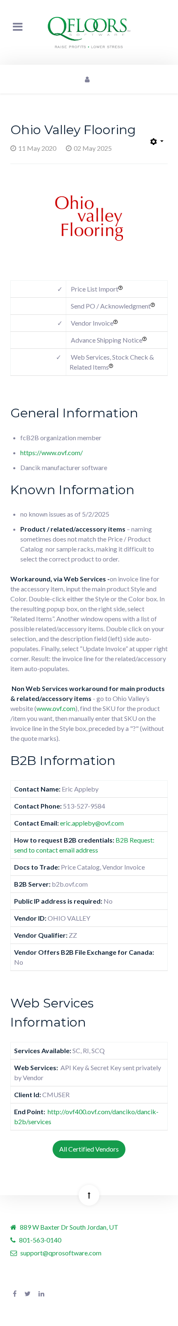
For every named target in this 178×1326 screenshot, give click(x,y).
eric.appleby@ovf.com (92, 823)
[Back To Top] (89, 1195)
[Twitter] (27, 1293)
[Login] (87, 79)
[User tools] (157, 142)
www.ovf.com (55, 708)
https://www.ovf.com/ (51, 452)
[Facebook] (15, 1293)
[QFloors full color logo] (89, 32)
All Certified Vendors (89, 1149)
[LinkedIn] (41, 1293)
